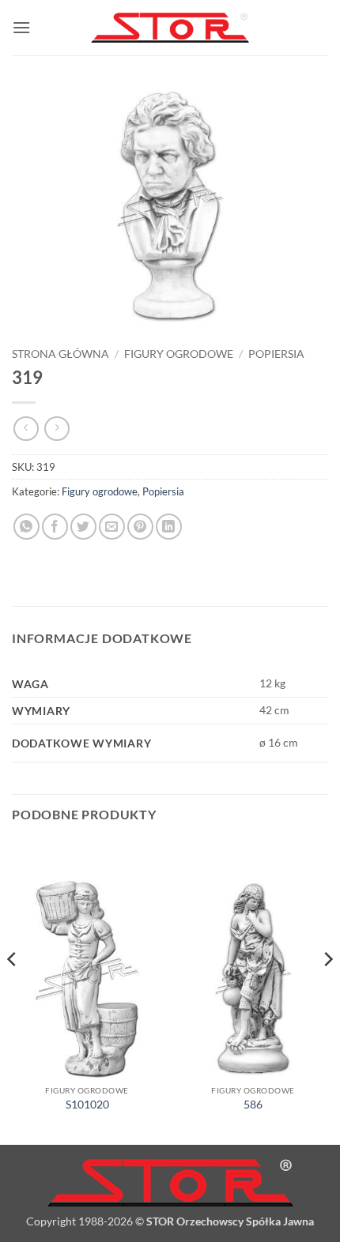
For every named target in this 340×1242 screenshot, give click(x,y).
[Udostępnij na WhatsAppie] (26, 527)
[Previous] (12, 991)
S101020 (87, 1104)
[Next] (327, 991)
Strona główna (60, 354)
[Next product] (25, 428)
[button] (21, 27)
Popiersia (276, 354)
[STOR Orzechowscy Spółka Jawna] (170, 28)
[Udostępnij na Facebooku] (55, 527)
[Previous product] (56, 428)
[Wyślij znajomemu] (112, 527)
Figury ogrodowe (178, 354)
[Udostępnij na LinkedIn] (169, 527)
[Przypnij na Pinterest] (140, 527)
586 (253, 1104)
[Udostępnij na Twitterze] (83, 527)
